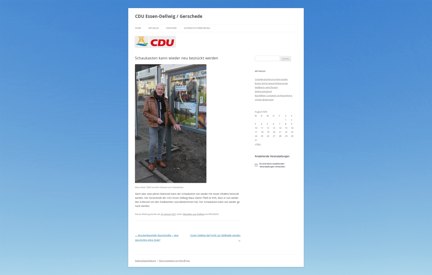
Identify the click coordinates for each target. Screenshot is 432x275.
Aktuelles (153, 28)
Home (138, 28)
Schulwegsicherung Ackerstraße (271, 79)
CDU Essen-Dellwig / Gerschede (168, 16)
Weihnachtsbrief (263, 91)
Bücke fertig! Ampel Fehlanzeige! (271, 83)
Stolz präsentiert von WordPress (174, 260)
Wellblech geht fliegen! (266, 87)
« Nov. (258, 144)
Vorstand (171, 28)
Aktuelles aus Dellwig (193, 214)
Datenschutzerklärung (197, 28)
